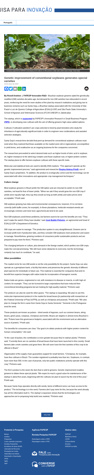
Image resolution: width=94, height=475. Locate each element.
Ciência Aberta (70, 441)
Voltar (47, 415)
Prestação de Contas (11, 451)
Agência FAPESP (40, 430)
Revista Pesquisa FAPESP (44, 435)
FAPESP (68, 434)
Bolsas (6, 434)
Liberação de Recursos (12, 449)
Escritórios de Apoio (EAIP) (13, 446)
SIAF (5, 463)
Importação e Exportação (12, 456)
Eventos (67, 444)
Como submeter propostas (13, 441)
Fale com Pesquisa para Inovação (46, 454)
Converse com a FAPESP (44, 465)
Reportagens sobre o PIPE (41, 439)
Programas (8, 439)
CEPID (67, 439)
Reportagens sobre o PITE (41, 441)
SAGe (6, 459)
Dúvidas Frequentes (11, 444)
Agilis (6, 461)
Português (8, 23)
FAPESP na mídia (71, 446)
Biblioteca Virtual (70, 437)
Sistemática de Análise (11, 454)
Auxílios (7, 437)
